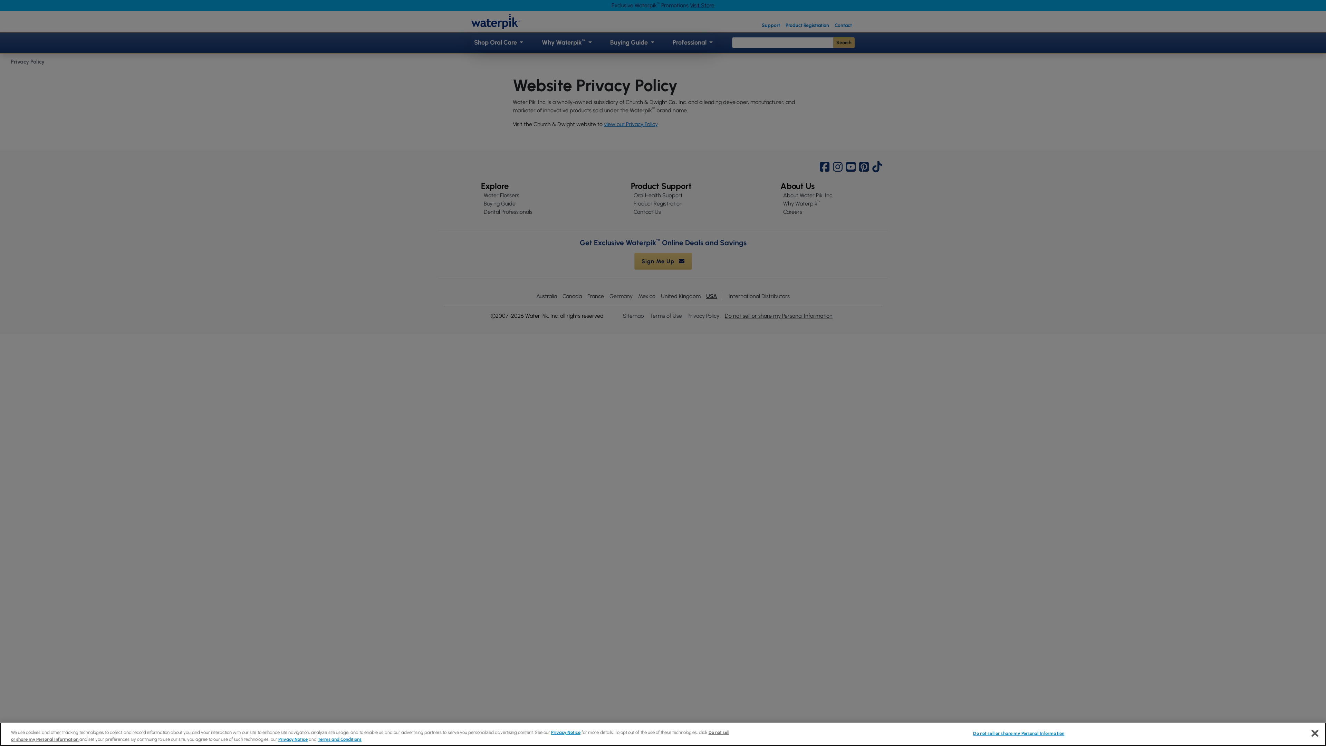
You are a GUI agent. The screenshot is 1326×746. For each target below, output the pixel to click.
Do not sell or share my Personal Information (1018, 733)
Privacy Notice (565, 732)
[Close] (1315, 733)
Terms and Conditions (340, 739)
